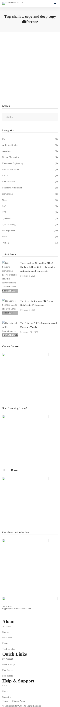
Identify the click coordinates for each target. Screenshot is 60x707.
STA (30, 212)
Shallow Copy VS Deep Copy (22, 58)
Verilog (30, 243)
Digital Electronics (30, 157)
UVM (30, 237)
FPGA (30, 175)
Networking (30, 194)
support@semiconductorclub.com (16, 609)
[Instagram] (11, 616)
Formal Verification (30, 169)
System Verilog (30, 224)
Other (30, 200)
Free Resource (30, 182)
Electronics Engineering (30, 163)
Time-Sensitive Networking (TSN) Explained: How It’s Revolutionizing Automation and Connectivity (37, 267)
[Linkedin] (3, 616)
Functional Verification (30, 188)
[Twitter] (25, 616)
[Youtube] (18, 616)
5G (30, 139)
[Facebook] (32, 616)
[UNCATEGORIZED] (10, 263)
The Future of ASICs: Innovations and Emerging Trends (38, 325)
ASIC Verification (30, 145)
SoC (30, 206)
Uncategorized (30, 230)
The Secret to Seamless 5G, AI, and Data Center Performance (37, 303)
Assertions (30, 151)
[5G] (10, 301)
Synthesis (30, 218)
